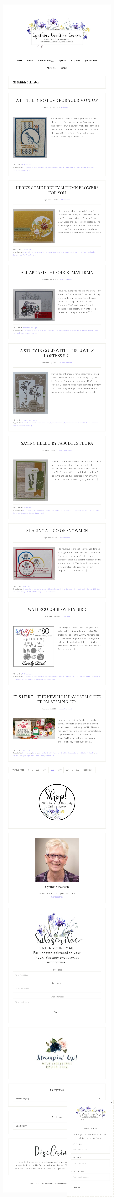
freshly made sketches (78, 167)
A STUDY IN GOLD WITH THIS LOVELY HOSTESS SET (57, 353)
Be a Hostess (26, 510)
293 (60, 770)
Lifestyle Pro (48, 1183)
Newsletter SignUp (27, 513)
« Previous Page (17, 771)
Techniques (34, 328)
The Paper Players (29, 255)
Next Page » (88, 771)
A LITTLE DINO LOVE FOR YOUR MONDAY (57, 100)
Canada (25, 167)
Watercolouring (27, 679)
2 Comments (65, 616)
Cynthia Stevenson (44, 167)
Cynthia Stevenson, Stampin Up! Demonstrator (57, 33)
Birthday (25, 420)
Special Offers (18, 426)
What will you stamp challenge (44, 679)
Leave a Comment (65, 279)
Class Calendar (53, 589)
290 (38, 770)
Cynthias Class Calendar (71, 330)
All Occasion (26, 165)
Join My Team (75, 252)
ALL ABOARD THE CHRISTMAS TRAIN (57, 272)
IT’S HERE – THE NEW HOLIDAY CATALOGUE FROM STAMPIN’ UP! (57, 699)
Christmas (26, 328)
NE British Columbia (88, 252)
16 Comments (65, 538)
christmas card (42, 330)
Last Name (57, 983)
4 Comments (65, 107)
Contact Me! (57, 897)
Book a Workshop (28, 423)
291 (45, 770)
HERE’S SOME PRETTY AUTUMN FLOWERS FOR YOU (57, 190)
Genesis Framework (62, 1183)
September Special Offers (35, 756)
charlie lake (33, 167)
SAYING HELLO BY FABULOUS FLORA (57, 443)
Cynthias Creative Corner (60, 167)
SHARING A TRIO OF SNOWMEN (57, 530)
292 (53, 770)
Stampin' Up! (25, 170)
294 (68, 770)
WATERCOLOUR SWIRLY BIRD (57, 609)
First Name (57, 969)
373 (78, 770)
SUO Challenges (36, 592)
